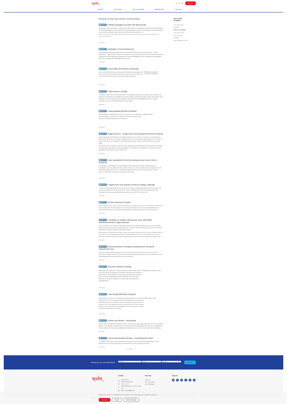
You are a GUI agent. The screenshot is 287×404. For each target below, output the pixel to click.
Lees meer (102, 42)
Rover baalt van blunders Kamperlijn (123, 69)
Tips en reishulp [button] (138, 9)
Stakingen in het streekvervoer (121, 49)
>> (135, 349)
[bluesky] (173, 380)
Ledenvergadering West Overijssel (122, 111)
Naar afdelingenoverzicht (181, 40)
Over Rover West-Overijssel (179, 26)
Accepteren (104, 400)
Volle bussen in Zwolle (117, 91)
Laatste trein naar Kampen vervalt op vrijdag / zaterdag (131, 185)
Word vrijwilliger (149, 384)
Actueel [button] (100, 9)
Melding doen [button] (159, 9)
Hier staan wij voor (179, 32)
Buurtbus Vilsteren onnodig (119, 267)
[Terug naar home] (95, 3)
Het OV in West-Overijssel (178, 36)
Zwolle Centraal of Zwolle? (119, 202)
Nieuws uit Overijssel (180, 30)
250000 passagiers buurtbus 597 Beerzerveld (127, 25)
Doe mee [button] (178, 9)
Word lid (147, 379)
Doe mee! (190, 3)
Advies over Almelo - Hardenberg (122, 320)
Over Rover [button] (118, 9)
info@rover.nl (125, 384)
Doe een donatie (150, 382)
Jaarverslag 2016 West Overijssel (121, 294)
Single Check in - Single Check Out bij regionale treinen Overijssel (135, 134)
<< (126, 349)
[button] (192, 9)
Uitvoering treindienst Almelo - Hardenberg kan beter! (130, 338)
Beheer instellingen (131, 400)
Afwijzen (117, 400)
